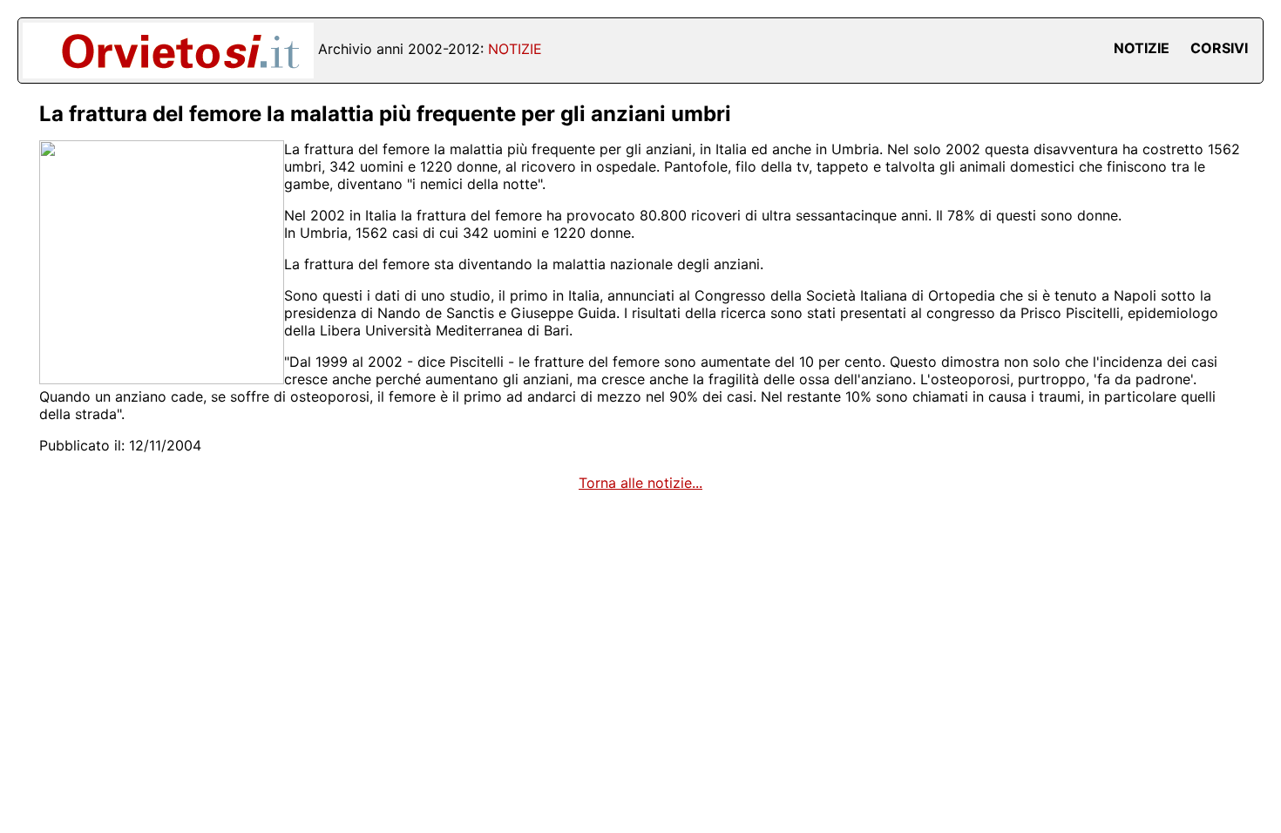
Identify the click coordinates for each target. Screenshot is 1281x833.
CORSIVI (1219, 48)
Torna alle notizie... (640, 482)
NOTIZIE (1141, 48)
